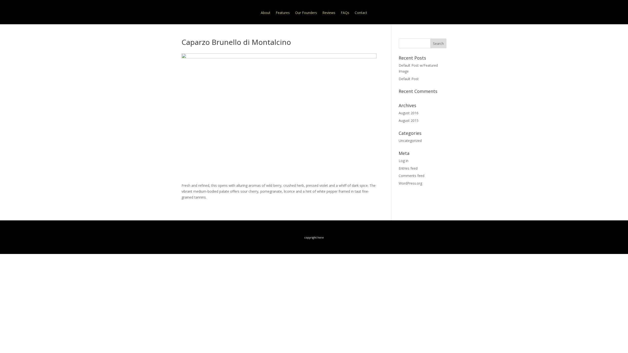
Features (283, 12)
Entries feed (408, 168)
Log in (403, 160)
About (265, 12)
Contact (361, 12)
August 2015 (409, 120)
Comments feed (411, 175)
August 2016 (409, 113)
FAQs (345, 12)
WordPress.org (410, 183)
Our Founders (306, 12)
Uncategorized (410, 140)
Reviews (328, 12)
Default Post (409, 78)
